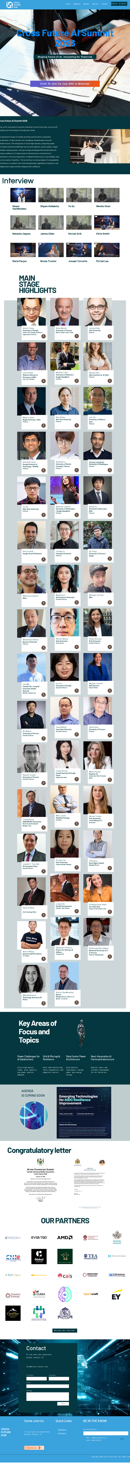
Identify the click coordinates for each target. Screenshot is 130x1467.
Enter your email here (90, 1429)
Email (28, 1382)
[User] (43, 336)
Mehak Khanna (29, 995)
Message (29, 1390)
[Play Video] (23, 195)
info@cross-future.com (37, 1367)
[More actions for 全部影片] (13, 185)
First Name (30, 1375)
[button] (13, 185)
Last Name (52, 1375)
